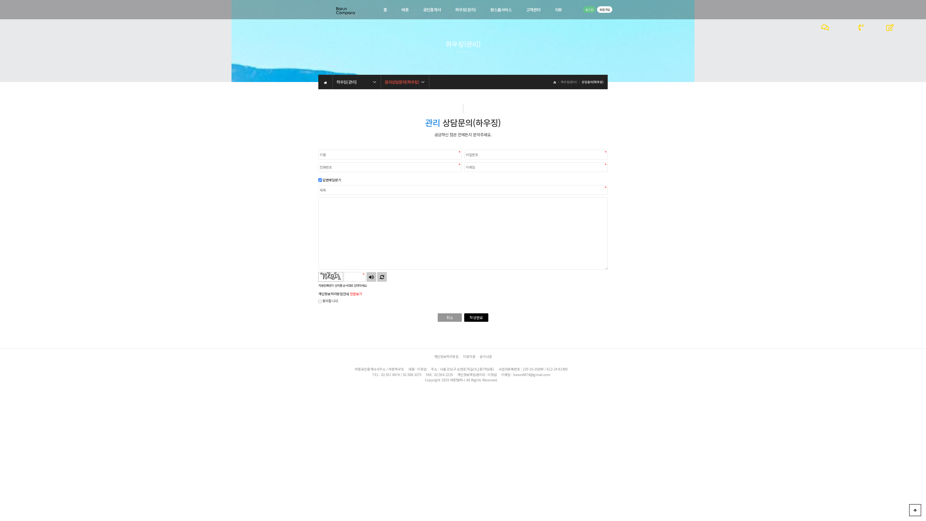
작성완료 (476, 317)
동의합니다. (330, 300)
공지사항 (486, 356)
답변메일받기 (332, 180)
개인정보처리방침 (446, 356)
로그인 (589, 9)
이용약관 (469, 356)
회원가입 (604, 9)
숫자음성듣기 (371, 277)
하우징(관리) (465, 10)
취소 (449, 317)
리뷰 (558, 10)
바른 (405, 10)
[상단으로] (915, 510)
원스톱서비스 (500, 10)
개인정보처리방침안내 (340, 293)
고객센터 (533, 10)
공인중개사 (432, 10)
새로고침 (382, 277)
